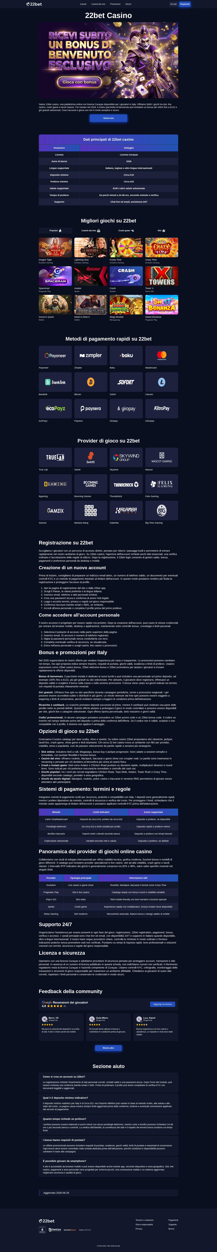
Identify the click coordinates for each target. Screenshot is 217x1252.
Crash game (124, 230)
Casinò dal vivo (89, 230)
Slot (159, 230)
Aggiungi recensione (162, 1004)
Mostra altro (108, 1048)
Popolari (54, 230)
